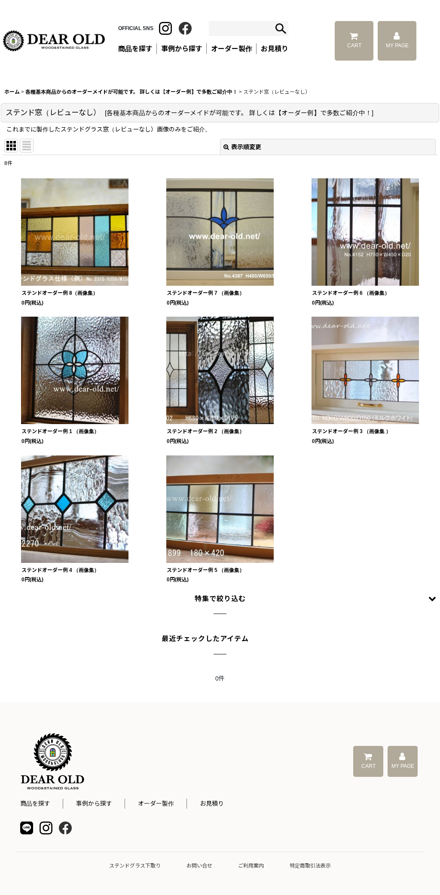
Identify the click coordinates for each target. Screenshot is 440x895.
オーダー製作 (231, 48)
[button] (220, 599)
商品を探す (35, 803)
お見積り (212, 803)
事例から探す (94, 803)
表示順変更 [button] (246, 147)
